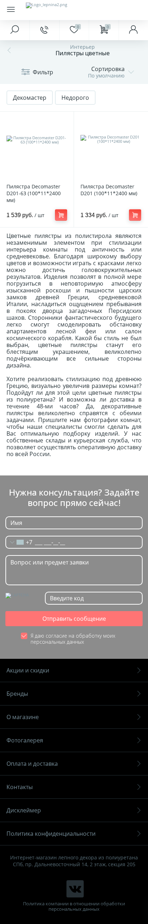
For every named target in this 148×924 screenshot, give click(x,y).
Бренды (17, 694)
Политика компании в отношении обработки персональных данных (74, 906)
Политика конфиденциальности (51, 834)
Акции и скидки (27, 670)
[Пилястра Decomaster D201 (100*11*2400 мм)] (110, 148)
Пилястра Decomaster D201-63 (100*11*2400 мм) (33, 193)
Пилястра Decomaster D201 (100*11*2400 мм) (108, 190)
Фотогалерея (24, 740)
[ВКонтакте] (75, 888)
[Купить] (61, 215)
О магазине (22, 717)
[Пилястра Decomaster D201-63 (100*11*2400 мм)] (36, 148)
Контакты (19, 787)
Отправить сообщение (74, 619)
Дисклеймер (23, 810)
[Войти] (133, 30)
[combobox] (19, 542)
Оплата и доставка (32, 764)
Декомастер (29, 98)
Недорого (75, 98)
